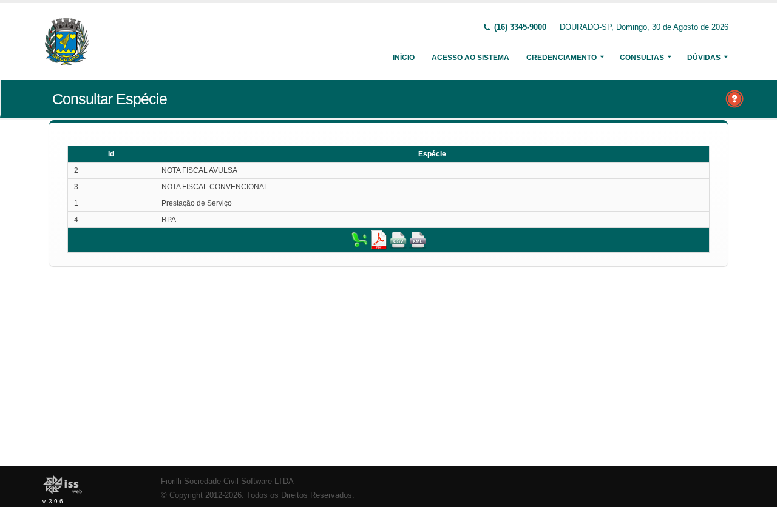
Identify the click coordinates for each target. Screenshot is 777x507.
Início (404, 57)
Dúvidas (704, 57)
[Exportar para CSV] (398, 239)
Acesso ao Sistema (470, 57)
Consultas (642, 57)
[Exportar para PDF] (378, 239)
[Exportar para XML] (417, 239)
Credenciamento (561, 57)
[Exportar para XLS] (359, 239)
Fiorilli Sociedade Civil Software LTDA (227, 481)
